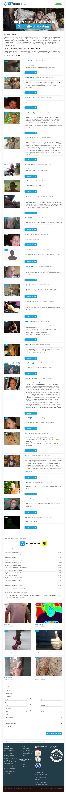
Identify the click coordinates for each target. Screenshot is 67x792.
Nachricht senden (30, 73)
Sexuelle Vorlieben (27, 753)
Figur (6, 714)
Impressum (60, 788)
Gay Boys (42, 44)
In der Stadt (8, 727)
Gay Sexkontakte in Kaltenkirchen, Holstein (33, 560)
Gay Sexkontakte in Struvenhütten (33, 565)
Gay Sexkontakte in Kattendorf (33, 562)
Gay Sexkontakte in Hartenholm (33, 570)
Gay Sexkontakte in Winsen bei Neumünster (33, 567)
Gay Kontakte (32, 4)
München (25, 766)
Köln (24, 764)
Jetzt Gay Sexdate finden (54, 733)
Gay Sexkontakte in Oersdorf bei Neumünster (33, 555)
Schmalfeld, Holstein (44, 61)
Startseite (6, 741)
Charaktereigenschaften (28, 752)
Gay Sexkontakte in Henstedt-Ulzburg (33, 588)
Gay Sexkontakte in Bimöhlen (33, 575)
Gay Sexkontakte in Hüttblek (33, 580)
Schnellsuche (26, 748)
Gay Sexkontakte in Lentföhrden (33, 573)
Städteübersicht (42, 4)
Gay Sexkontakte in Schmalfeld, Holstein (35, 741)
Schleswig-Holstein (21, 741)
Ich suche (7, 690)
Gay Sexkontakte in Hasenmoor (33, 552)
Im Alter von (8, 696)
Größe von (8, 702)
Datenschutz (53, 788)
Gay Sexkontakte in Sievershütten (33, 585)
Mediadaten (42, 788)
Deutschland (13, 741)
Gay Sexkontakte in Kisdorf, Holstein (33, 578)
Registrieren (54, 4)
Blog (24, 755)
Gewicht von (8, 708)
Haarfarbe (7, 721)
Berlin (24, 763)
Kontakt (47, 788)
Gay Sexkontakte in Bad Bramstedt (33, 583)
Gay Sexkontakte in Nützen (33, 557)
